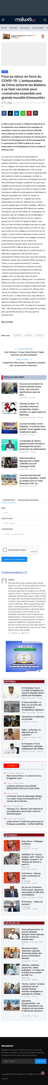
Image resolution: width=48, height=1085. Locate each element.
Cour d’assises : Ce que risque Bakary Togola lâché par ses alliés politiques (24, 353)
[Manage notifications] (43, 1073)
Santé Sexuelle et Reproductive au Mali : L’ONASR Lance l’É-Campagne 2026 (29, 462)
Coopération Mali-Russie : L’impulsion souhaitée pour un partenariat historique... (24, 364)
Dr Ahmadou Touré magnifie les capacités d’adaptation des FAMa (32, 746)
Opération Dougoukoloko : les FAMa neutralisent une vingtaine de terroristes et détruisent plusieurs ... (33, 1007)
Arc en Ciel (22, 417)
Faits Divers (25, 28)
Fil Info (4, 28)
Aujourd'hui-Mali (27, 867)
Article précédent (25, 349)
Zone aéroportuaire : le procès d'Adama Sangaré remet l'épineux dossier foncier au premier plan (33, 934)
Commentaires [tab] (9, 500)
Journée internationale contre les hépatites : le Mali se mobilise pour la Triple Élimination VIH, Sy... (32, 479)
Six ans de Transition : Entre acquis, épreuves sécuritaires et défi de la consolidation (33, 891)
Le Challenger (26, 846)
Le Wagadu (25, 942)
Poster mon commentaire (14, 559)
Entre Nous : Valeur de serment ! (32, 902)
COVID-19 (17, 335)
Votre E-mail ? (7, 518)
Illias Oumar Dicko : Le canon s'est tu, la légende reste (24, 776)
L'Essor (24, 698)
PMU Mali (13, 28)
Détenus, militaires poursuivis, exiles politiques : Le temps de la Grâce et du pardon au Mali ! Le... (33, 970)
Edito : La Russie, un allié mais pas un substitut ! (31, 732)
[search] (45, 20)
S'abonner (41, 1061)
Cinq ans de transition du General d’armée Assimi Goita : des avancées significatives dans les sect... (31, 389)
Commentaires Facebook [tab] (27, 500)
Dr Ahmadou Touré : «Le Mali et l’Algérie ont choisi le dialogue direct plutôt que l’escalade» (33, 692)
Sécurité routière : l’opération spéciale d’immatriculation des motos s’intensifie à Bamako (32, 953)
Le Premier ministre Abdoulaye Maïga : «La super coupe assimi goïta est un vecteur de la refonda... (25, 798)
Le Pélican (25, 737)
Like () (26, 633)
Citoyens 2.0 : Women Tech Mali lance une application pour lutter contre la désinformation (25, 811)
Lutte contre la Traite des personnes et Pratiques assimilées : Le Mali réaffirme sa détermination (25, 824)
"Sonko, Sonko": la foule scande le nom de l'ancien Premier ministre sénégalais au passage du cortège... (33, 989)
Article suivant (22, 359)
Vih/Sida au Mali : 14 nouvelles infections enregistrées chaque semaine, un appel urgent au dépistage (32, 409)
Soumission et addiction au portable (33, 717)
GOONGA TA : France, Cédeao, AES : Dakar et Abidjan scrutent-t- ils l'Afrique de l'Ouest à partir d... (32, 859)
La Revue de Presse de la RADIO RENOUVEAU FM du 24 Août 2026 (23, 787)
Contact (4, 1078)
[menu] (3, 20)
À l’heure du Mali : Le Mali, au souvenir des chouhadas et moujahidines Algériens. (33, 706)
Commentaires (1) (14, 572)
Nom (3, 508)
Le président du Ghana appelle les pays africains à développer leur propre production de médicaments (32, 445)
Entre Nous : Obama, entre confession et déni (31, 876)
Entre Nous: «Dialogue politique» (32, 842)
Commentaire (7, 529)
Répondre (18, 633)
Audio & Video (38, 28)
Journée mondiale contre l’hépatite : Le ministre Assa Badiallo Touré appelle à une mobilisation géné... (32, 427)
